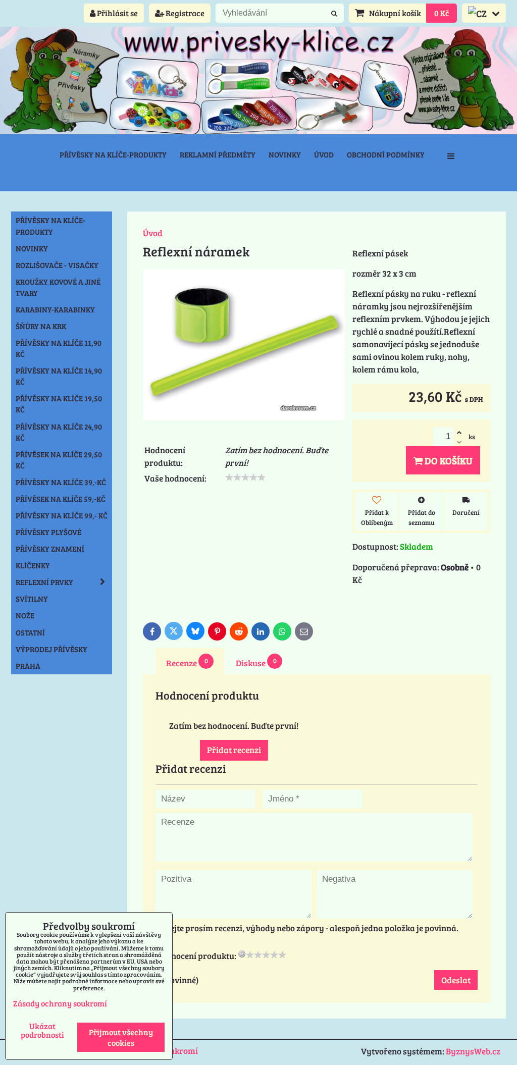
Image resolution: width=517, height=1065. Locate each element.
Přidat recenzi (234, 750)
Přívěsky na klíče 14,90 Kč (59, 376)
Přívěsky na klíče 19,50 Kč (59, 403)
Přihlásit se (116, 13)
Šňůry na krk (41, 326)
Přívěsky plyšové (48, 532)
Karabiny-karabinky (55, 309)
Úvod (324, 154)
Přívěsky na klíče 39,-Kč (61, 482)
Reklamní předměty (217, 154)
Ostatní (30, 632)
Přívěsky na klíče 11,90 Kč (58, 348)
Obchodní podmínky (386, 154)
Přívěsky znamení (50, 549)
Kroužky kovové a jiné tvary (58, 287)
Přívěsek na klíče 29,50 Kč (59, 459)
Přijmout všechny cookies (121, 1037)
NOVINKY (32, 248)
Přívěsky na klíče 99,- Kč (62, 515)
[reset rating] (242, 954)
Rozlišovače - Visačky (57, 265)
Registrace (184, 13)
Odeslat (456, 980)
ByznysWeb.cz (473, 1051)
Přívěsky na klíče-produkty (113, 154)
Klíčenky (33, 565)
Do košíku (448, 460)
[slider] (245, 477)
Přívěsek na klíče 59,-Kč (61, 499)
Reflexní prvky (44, 582)
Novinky (285, 154)
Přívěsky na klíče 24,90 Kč (59, 432)
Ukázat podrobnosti (42, 1030)
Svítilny (32, 599)
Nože (25, 615)
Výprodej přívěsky (51, 649)
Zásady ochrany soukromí (60, 1003)
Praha (28, 666)
